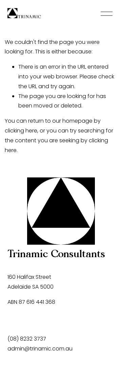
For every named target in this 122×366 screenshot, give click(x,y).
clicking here (21, 131)
